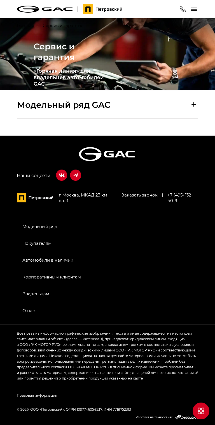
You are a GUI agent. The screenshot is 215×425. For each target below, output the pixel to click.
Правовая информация (37, 395)
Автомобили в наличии (47, 260)
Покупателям (37, 243)
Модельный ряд (39, 226)
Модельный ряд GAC (64, 104)
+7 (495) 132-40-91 (180, 197)
